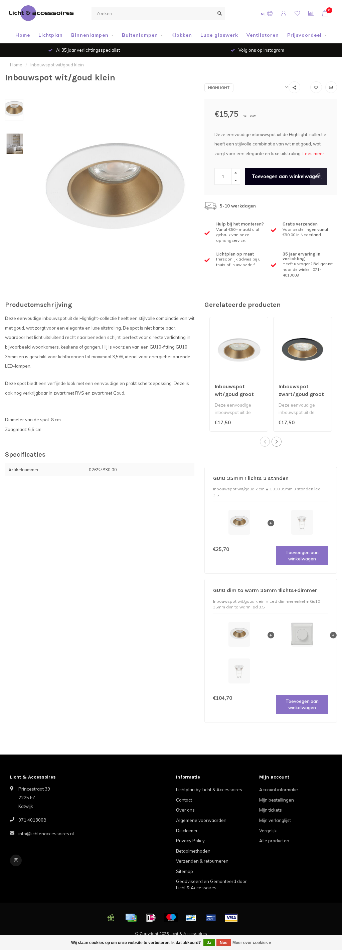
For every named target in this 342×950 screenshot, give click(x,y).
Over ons (185, 810)
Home (22, 35)
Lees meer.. (314, 153)
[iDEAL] (151, 918)
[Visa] (231, 918)
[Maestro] (171, 918)
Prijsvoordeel (304, 35)
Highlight (219, 87)
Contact (184, 800)
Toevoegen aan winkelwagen (286, 176)
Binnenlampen (90, 35)
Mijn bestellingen (276, 800)
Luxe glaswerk (219, 35)
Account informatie (278, 789)
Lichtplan (50, 35)
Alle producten (274, 840)
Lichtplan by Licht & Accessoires (209, 789)
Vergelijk (268, 830)
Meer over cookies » (251, 942)
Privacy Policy (190, 840)
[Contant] (111, 918)
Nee (223, 942)
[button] (265, 442)
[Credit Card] (131, 918)
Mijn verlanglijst (275, 820)
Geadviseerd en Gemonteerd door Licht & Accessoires (211, 884)
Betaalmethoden (193, 851)
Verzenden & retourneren (202, 861)
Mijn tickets (270, 810)
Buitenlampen (140, 35)
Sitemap (184, 871)
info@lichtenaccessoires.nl (46, 833)
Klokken (181, 35)
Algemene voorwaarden (201, 820)
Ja (209, 942)
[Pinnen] (211, 918)
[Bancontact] (191, 918)
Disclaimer (187, 830)
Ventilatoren (262, 35)
